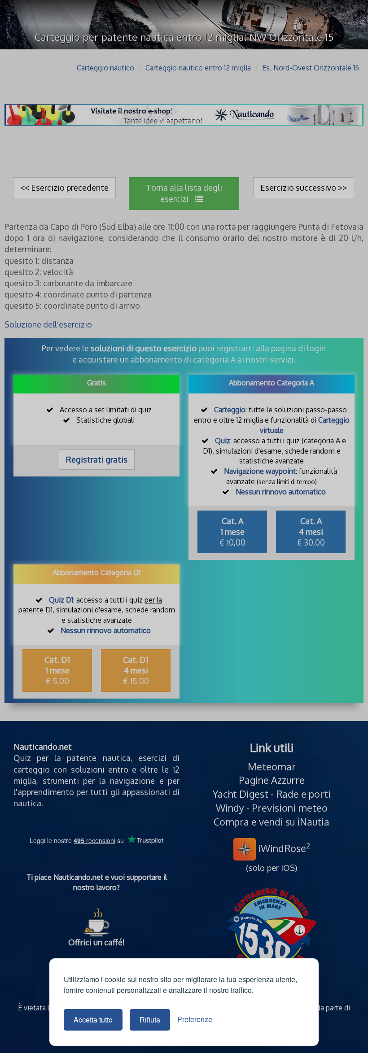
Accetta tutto (93, 1019)
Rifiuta (150, 1019)
